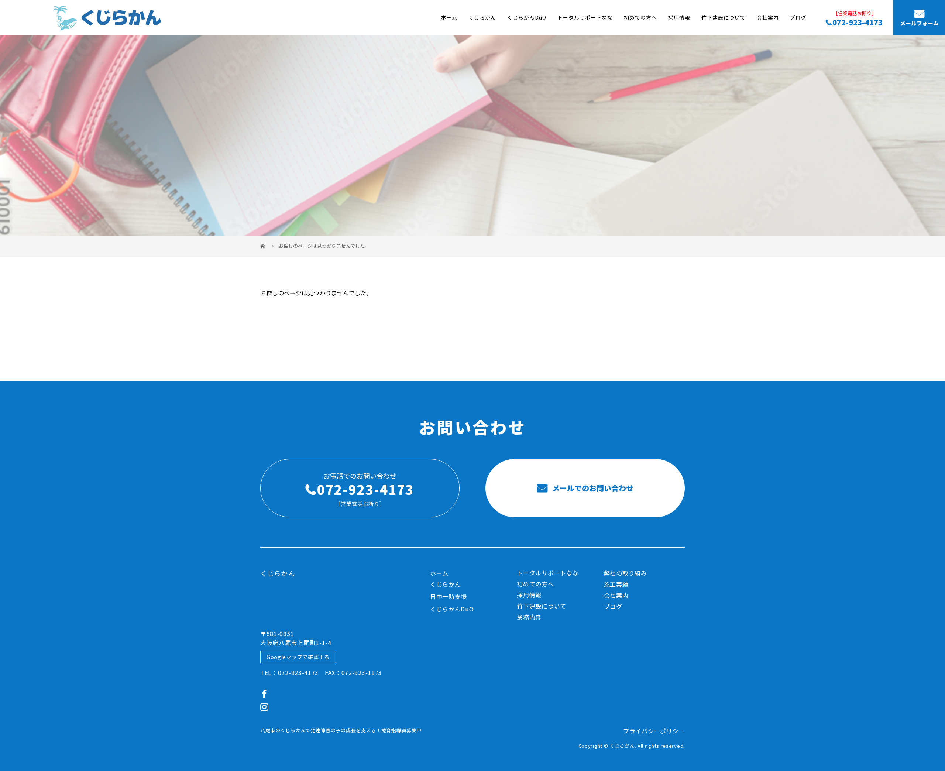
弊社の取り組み (625, 573)
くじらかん (482, 17)
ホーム (449, 17)
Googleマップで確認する (298, 657)
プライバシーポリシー (654, 730)
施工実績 (616, 584)
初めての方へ (640, 17)
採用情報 (679, 17)
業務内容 (529, 617)
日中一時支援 (448, 596)
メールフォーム (919, 23)
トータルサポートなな (585, 17)
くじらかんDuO (526, 17)
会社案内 (768, 17)
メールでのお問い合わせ (591, 488)
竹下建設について (723, 17)
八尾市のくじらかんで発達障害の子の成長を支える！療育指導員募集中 (341, 730)
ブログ (798, 17)
